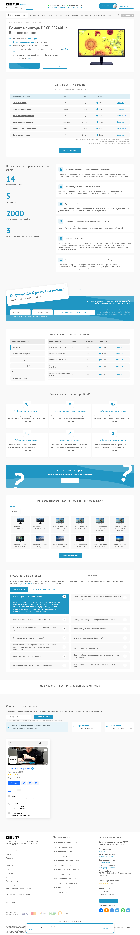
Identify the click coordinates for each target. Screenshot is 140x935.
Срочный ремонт (34, 15)
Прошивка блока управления (24, 128)
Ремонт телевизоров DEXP (63, 874)
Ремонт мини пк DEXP (61, 892)
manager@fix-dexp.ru (107, 868)
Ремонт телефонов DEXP (62, 865)
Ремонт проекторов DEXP (63, 856)
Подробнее (27, 421)
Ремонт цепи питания (21, 135)
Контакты (111, 15)
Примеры (9, 858)
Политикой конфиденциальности (52, 720)
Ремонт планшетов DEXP (62, 852)
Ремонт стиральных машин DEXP (66, 870)
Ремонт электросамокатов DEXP (65, 883)
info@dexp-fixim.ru (106, 862)
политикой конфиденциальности (37, 316)
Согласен (106, 928)
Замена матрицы (19, 103)
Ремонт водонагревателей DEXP (65, 843)
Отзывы (59, 15)
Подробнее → (120, 347)
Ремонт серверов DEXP (62, 888)
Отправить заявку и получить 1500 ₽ (75, 312)
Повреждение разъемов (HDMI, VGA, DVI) (60, 374)
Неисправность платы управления (56, 366)
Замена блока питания (22, 109)
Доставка (67, 15)
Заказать (120, 103)
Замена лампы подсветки (23, 122)
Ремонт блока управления (23, 116)
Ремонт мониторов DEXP (62, 847)
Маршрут (16, 783)
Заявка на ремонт (99, 15)
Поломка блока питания (57, 360)
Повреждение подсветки (57, 354)
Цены (44, 15)
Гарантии (75, 15)
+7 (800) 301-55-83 (57, 5)
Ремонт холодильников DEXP (64, 879)
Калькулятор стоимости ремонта (18, 889)
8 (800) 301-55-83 (106, 857)
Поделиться (101, 910)
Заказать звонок (70, 481)
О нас (51, 15)
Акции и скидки (85, 15)
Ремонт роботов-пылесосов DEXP (66, 861)
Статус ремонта (127, 15)
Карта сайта (10, 902)
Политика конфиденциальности (70, 921)
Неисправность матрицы (57, 347)
